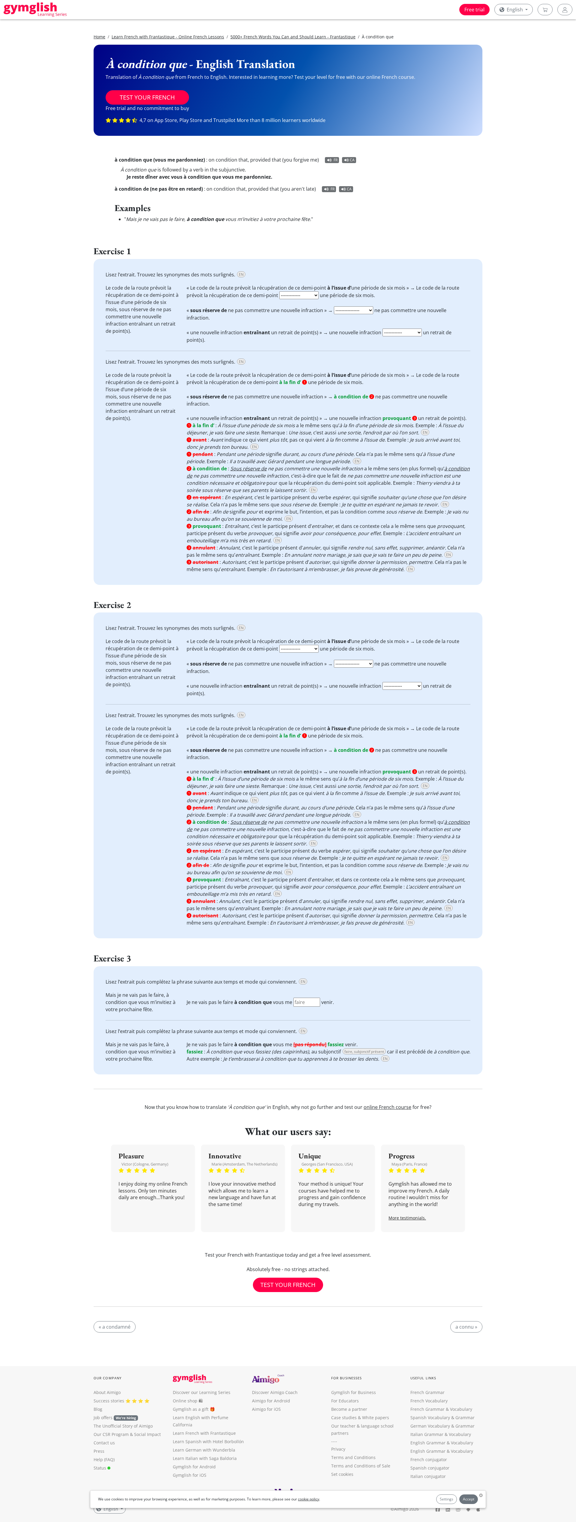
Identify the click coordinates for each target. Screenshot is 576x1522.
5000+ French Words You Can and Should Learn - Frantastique (293, 37)
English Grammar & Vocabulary (441, 1451)
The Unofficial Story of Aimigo (123, 1426)
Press (99, 1451)
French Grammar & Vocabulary (441, 1409)
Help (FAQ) (104, 1459)
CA (352, 159)
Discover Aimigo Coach (275, 1392)
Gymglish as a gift (190, 1409)
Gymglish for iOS (189, 1475)
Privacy (338, 1449)
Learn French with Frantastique (204, 1433)
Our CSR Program (111, 1434)
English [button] (515, 9)
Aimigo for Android (271, 1401)
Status (100, 1468)
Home (99, 37)
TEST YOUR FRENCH (147, 97)
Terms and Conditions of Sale (360, 1466)
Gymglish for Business (353, 1392)
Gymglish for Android (194, 1467)
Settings (446, 1499)
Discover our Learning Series (201, 1392)
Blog (98, 1409)
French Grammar (427, 1392)
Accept (468, 1499)
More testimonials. (407, 1218)
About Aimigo (107, 1392)
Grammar (465, 1417)
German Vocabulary (430, 1426)
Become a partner (349, 1409)
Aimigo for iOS (266, 1409)
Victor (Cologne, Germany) (145, 1164)
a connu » (466, 1327)
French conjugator (428, 1459)
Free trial (474, 9)
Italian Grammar (426, 1434)
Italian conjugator (428, 1476)
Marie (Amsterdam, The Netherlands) (245, 1164)
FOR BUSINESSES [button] (346, 1378)
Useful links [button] (423, 1378)
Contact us (104, 1443)
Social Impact (147, 1434)
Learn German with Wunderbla (204, 1450)
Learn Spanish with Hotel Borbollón (208, 1441)
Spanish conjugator (429, 1468)
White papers (375, 1417)
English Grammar (428, 1443)
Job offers (115, 1417)
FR (336, 159)
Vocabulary (460, 1434)
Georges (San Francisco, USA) (327, 1164)
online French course (387, 1107)
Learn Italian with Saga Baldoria (205, 1458)
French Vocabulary (429, 1401)
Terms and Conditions (353, 1457)
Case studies (344, 1417)
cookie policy (308, 1499)
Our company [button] (108, 1378)
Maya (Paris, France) (409, 1164)
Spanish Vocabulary (430, 1417)
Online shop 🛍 (188, 1401)
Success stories (109, 1401)
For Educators (345, 1401)
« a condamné (114, 1327)
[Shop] (545, 9)
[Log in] (564, 9)
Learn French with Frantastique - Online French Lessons (168, 37)
